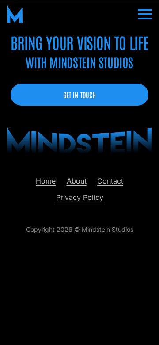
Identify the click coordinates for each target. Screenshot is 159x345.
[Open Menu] (145, 14)
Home (46, 180)
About (77, 180)
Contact (110, 180)
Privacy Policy (79, 197)
